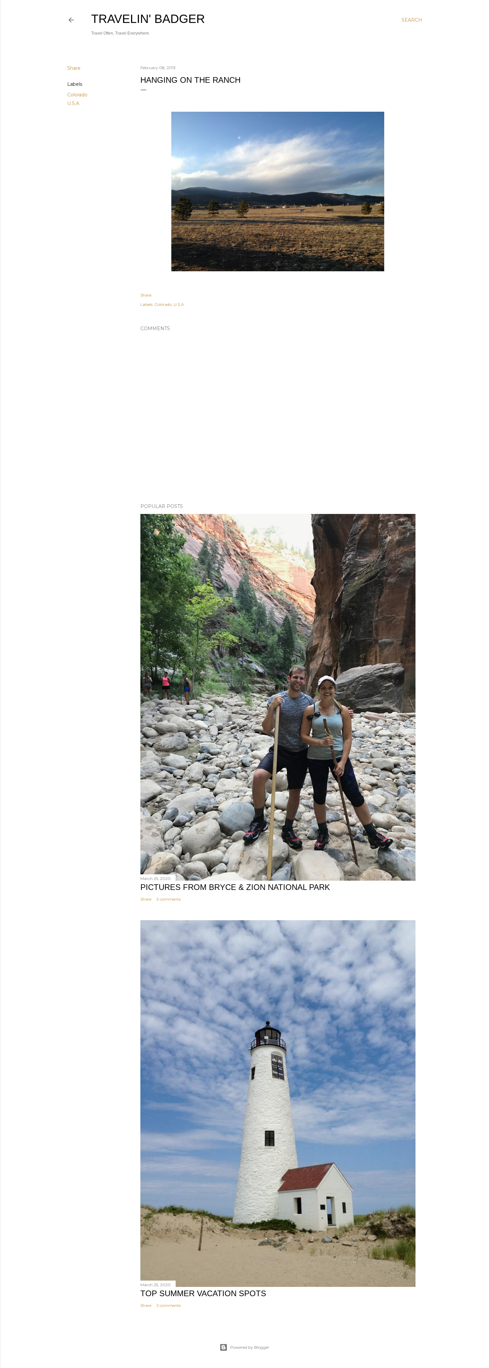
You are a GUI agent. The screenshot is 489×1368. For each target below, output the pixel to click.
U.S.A (73, 103)
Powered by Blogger (249, 1347)
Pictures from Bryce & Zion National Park (235, 887)
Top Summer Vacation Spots (203, 1293)
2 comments (168, 1305)
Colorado (77, 95)
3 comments (168, 899)
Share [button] (74, 68)
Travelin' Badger (148, 19)
